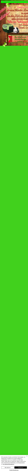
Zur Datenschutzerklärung (8, 464)
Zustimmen (20, 467)
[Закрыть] (26, 457)
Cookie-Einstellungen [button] (14, 470)
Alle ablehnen (8, 467)
